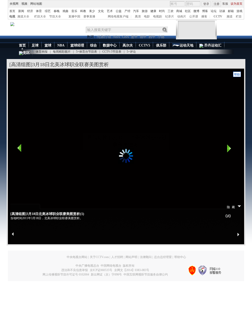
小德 (161, 37)
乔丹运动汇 (212, 45)
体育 (39, 11)
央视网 (14, 3)
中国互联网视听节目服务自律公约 (146, 274)
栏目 (239, 16)
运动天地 (186, 45)
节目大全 (55, 16)
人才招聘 (117, 257)
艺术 (110, 11)
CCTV (218, 16)
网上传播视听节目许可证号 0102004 (66, 274)
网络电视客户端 (118, 16)
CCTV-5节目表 (111, 51)
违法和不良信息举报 (74, 270)
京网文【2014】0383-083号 (131, 270)
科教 (83, 11)
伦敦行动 (104, 37)
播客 (204, 16)
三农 (170, 11)
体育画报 (41, 51)
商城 (179, 11)
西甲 (152, 37)
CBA (125, 37)
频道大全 (23, 16)
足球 (35, 45)
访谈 (222, 11)
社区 (188, 11)
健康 (153, 11)
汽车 (136, 11)
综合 (93, 45)
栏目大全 (40, 16)
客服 (225, 3)
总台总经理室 (163, 257)
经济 (30, 11)
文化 (101, 11)
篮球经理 (77, 45)
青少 (92, 11)
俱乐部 (161, 45)
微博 (196, 11)
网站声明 (131, 257)
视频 (24, 3)
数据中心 (110, 45)
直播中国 (74, 16)
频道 (230, 16)
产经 (127, 11)
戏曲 (65, 11)
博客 (205, 11)
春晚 (57, 11)
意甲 (134, 37)
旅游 (145, 11)
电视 (12, 16)
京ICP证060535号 (101, 270)
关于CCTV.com (99, 257)
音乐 (74, 11)
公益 (119, 11)
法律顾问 (146, 257)
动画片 (181, 16)
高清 (138, 16)
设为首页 (236, 3)
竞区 (26, 53)
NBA (116, 37)
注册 (217, 4)
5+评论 (131, 51)
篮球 (48, 45)
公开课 (193, 16)
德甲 (143, 37)
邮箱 (231, 11)
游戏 (239, 11)
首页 (12, 11)
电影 (147, 16)
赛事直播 (89, 16)
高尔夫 (128, 45)
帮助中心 (180, 257)
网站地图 (36, 3)
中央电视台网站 (77, 257)
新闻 (21, 11)
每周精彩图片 (62, 51)
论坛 (214, 11)
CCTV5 (144, 45)
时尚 (162, 11)
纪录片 (169, 16)
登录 (206, 4)
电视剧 (157, 16)
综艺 (48, 11)
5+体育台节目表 (86, 51)
